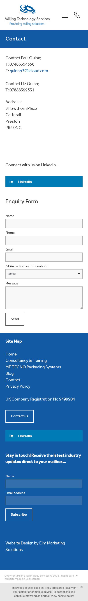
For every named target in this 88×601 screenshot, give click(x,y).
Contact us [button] (19, 416)
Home (11, 354)
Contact (12, 380)
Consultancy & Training (26, 361)
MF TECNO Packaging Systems (33, 367)
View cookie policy (62, 596)
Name (9, 216)
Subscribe (19, 514)
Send (15, 319)
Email (9, 249)
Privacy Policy (17, 386)
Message (11, 283)
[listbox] (44, 274)
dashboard (67, 575)
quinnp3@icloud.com (29, 71)
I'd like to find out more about (26, 266)
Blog (9, 374)
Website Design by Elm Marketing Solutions (35, 546)
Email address (15, 493)
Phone (10, 233)
